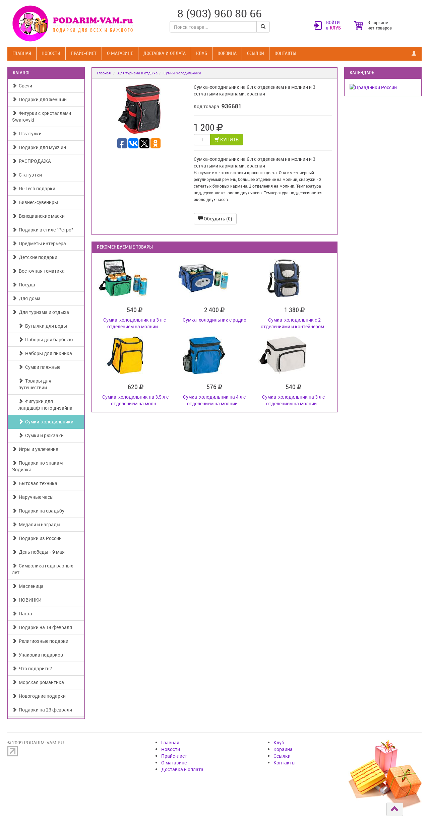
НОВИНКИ (29, 600)
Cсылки (255, 53)
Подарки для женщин (42, 99)
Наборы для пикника (47, 353)
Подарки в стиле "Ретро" (45, 229)
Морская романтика (40, 682)
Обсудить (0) (217, 218)
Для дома (29, 298)
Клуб (201, 53)
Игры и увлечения (37, 449)
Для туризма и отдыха (43, 312)
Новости (51, 53)
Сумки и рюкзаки (43, 435)
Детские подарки (37, 257)
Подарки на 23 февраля (44, 709)
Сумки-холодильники (48, 421)
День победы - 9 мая (41, 552)
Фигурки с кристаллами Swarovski (41, 116)
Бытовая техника (37, 483)
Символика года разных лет (42, 568)
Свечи (24, 85)
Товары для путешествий (34, 384)
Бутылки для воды (45, 326)
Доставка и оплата (164, 53)
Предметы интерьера (41, 243)
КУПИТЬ (229, 139)
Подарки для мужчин (41, 147)
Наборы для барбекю (48, 339)
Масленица (30, 586)
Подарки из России (39, 538)
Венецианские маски (41, 216)
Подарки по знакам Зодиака (37, 466)
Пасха (24, 613)
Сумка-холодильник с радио (214, 320)
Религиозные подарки (42, 641)
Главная (21, 53)
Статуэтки (29, 175)
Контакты (285, 53)
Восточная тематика (41, 271)
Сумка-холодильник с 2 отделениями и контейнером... (294, 323)
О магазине (120, 53)
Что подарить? (34, 668)
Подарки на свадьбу (40, 510)
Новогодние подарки (41, 696)
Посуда (26, 284)
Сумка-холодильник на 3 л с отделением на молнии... (134, 323)
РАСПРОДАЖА (34, 161)
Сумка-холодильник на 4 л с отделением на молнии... (214, 400)
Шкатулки (29, 133)
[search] (263, 26)
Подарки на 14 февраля (44, 627)
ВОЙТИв (333, 25)
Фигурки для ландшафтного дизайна (45, 404)
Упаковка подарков (40, 655)
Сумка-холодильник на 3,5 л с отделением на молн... (135, 400)
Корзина (227, 53)
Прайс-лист (84, 53)
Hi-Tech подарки (36, 188)
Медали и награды (38, 524)
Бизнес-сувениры (37, 202)
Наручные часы (35, 497)
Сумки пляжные (41, 367)
